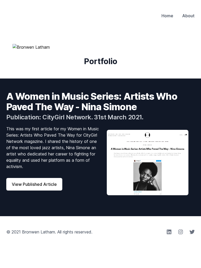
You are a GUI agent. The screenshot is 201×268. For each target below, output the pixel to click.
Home (167, 15)
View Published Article (34, 184)
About (188, 15)
